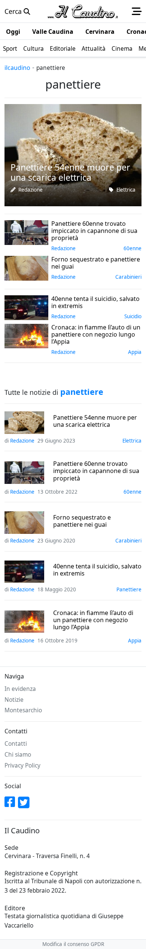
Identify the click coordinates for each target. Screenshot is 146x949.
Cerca (14, 11)
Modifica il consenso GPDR (73, 944)
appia (135, 352)
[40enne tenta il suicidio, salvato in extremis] (26, 306)
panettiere (129, 589)
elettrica (126, 189)
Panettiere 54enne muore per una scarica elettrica (95, 421)
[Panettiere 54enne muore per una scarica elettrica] (73, 154)
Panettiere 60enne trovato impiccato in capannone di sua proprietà (96, 471)
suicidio (133, 316)
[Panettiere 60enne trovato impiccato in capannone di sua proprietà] (26, 231)
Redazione (30, 189)
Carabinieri (128, 277)
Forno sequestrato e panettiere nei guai (82, 521)
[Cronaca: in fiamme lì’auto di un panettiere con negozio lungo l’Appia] (26, 335)
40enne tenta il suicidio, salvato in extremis (97, 570)
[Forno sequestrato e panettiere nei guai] (26, 267)
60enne (133, 248)
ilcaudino (17, 67)
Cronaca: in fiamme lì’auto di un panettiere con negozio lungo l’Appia (93, 620)
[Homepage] (82, 11)
